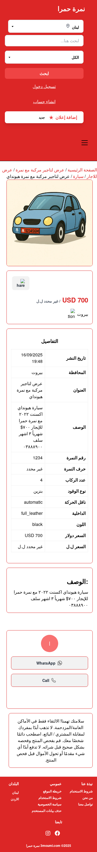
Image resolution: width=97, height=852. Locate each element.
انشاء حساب (44, 101)
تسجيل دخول (44, 86)
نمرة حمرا (71, 8)
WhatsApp (46, 663)
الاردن (15, 798)
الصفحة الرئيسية (82, 170)
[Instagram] (48, 833)
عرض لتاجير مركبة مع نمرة (40, 170)
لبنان (15, 792)
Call (45, 680)
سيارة (78, 176)
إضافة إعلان (58, 117)
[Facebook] (57, 833)
